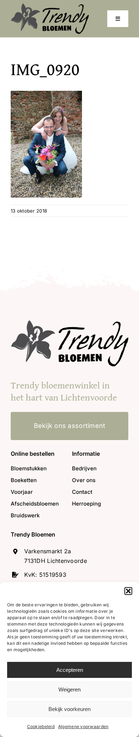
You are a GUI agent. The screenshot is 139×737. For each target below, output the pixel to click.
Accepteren (69, 670)
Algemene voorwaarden (83, 726)
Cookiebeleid (41, 726)
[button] (128, 591)
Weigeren (69, 689)
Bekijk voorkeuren (69, 709)
